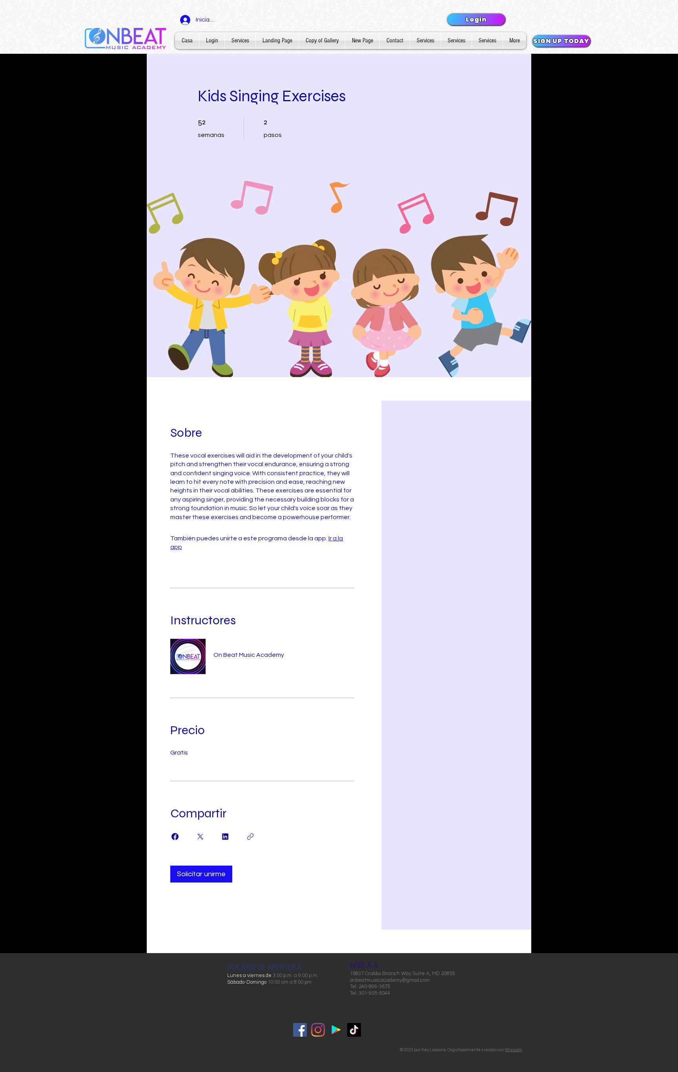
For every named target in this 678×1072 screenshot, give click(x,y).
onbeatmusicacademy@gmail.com (390, 980)
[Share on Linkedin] (225, 836)
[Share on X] (200, 836)
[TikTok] (354, 1030)
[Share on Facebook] (175, 836)
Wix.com (513, 1050)
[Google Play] (336, 1030)
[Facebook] (300, 1030)
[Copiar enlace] (250, 836)
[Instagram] (318, 1030)
